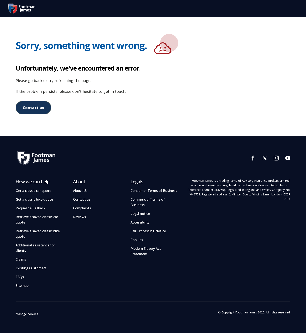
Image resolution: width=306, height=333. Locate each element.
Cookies (137, 239)
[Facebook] (252, 157)
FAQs (20, 277)
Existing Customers (31, 268)
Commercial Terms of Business (148, 202)
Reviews (79, 217)
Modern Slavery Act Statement (146, 251)
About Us (80, 190)
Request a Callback (30, 208)
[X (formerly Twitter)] (264, 157)
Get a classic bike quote (34, 199)
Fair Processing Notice (148, 231)
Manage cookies (27, 314)
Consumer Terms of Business (154, 190)
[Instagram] (276, 157)
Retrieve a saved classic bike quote (38, 234)
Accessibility (140, 222)
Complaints (82, 208)
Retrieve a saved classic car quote (37, 220)
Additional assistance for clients (35, 248)
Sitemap (22, 285)
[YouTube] (287, 157)
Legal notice (140, 213)
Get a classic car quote (33, 190)
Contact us (33, 107)
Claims (21, 259)
